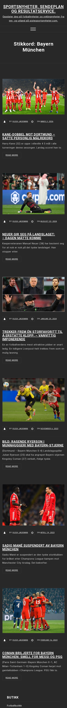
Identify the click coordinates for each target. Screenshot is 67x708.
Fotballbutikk (14, 705)
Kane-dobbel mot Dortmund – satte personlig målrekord (28, 136)
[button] (33, 29)
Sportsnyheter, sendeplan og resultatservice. (33, 9)
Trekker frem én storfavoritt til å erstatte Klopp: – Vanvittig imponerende (32, 335)
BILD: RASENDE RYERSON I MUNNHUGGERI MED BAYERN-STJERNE (33, 443)
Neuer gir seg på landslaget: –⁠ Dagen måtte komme (28, 236)
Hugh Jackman (20, 121)
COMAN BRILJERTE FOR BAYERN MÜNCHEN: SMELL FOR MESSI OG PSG (32, 655)
